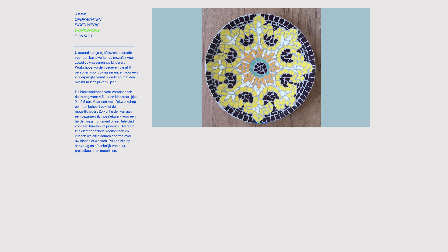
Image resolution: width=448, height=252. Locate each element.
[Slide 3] (259, 123)
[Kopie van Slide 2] (256, 123)
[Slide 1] (262, 123)
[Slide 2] (266, 123)
